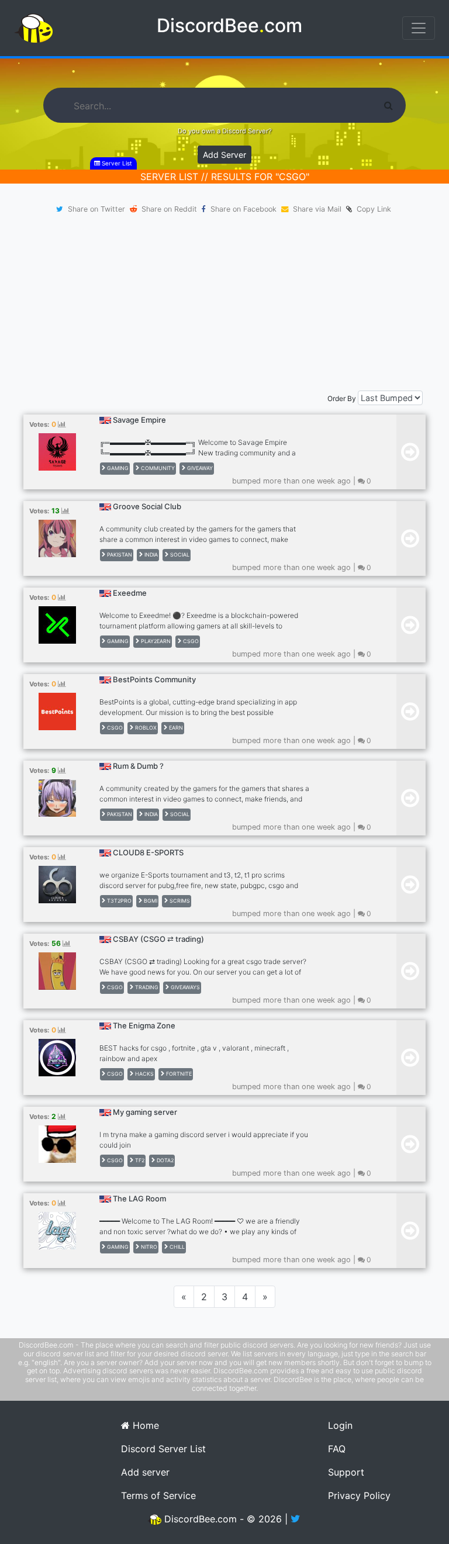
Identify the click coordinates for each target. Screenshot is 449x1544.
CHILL (176, 1247)
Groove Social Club (147, 506)
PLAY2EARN (155, 641)
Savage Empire (139, 419)
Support (346, 1472)
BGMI (149, 900)
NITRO (148, 1247)
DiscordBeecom (229, 25)
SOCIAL (178, 554)
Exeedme (130, 592)
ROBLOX (145, 727)
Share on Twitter (96, 209)
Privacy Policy (359, 1495)
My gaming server (145, 1112)
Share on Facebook (243, 209)
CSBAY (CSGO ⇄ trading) (158, 939)
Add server (145, 1472)
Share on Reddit (169, 209)
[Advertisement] (224, 303)
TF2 (138, 1160)
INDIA (150, 554)
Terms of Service (158, 1495)
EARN (175, 727)
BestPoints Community (154, 679)
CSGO (190, 641)
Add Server (224, 155)
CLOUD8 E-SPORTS (148, 852)
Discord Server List (163, 1449)
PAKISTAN (118, 554)
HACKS (143, 1073)
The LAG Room (139, 1198)
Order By (341, 398)
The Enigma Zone (144, 1025)
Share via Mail (317, 209)
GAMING (117, 468)
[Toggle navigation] (418, 28)
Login (340, 1425)
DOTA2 (164, 1160)
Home (144, 1425)
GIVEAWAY (199, 468)
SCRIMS (179, 900)
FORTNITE (178, 1073)
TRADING (145, 987)
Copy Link (371, 209)
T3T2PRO (118, 900)
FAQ (337, 1449)
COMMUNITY (157, 468)
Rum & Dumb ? (138, 766)
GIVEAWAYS (184, 987)
